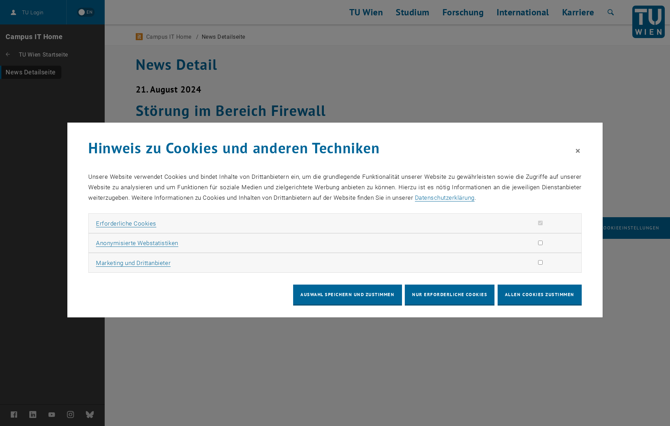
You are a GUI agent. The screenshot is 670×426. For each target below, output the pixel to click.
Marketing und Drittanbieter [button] (133, 262)
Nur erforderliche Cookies (449, 295)
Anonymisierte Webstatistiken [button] (137, 243)
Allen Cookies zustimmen (539, 295)
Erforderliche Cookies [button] (126, 223)
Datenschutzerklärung (445, 197)
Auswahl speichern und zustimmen (347, 295)
